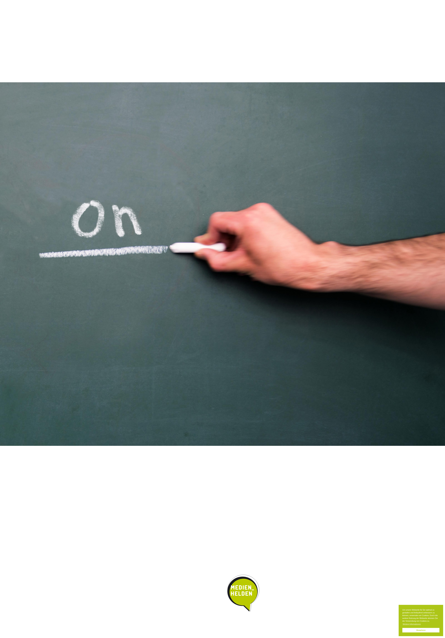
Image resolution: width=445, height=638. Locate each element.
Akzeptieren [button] (421, 630)
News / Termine (249, 2)
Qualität (204, 19)
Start (171, 19)
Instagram (239, 2)
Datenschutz (273, 2)
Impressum (261, 2)
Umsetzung (218, 19)
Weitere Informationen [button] (412, 624)
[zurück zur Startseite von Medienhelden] (243, 593)
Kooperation (234, 19)
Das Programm (188, 19)
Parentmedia (263, 19)
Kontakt (249, 19)
